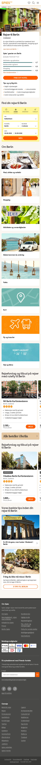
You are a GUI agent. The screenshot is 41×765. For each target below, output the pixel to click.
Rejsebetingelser (26, 621)
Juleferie (5, 744)
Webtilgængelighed (27, 632)
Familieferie (5, 717)
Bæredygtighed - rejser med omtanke (9, 618)
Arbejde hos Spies (8, 622)
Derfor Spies (6, 629)
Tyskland (7, 37)
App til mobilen (7, 693)
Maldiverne (24, 717)
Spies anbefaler (7, 747)
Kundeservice (25, 614)
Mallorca (24, 734)
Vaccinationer (25, 636)
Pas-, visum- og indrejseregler (26, 625)
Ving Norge (26, 759)
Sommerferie (6, 734)
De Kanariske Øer (27, 711)
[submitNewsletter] (37, 674)
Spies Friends (6, 751)
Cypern (23, 707)
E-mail (4, 671)
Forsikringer (6, 721)
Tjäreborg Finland (14, 761)
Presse (4, 626)
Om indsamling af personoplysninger (14, 680)
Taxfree (4, 724)
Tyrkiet (23, 741)
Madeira (23, 731)
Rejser (4, 711)
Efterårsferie (6, 737)
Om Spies (5, 614)
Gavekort (5, 731)
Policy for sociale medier (29, 629)
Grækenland (25, 721)
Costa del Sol (25, 714)
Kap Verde (24, 724)
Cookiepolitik (7, 759)
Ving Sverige (34, 759)
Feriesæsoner (6, 714)
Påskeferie (5, 741)
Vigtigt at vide (25, 617)
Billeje (4, 727)
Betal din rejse (6, 707)
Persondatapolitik (17, 759)
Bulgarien (24, 727)
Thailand (24, 737)
